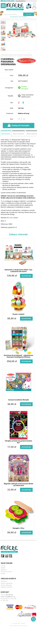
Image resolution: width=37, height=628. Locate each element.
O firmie (3, 566)
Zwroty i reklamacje (6, 585)
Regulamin (4, 570)
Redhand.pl (24, 625)
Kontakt (3, 573)
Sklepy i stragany (5, 56)
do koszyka (26, 276)
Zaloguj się (34, 4)
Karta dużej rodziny (6, 571)
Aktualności (4, 581)
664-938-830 (9, 595)
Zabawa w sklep (27, 54)
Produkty (11, 54)
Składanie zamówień (6, 587)
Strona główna (4, 54)
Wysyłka (3, 568)
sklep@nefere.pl (20, 1)
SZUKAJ (28, 14)
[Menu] (3, 5)
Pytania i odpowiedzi (6, 583)
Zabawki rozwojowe (18, 54)
